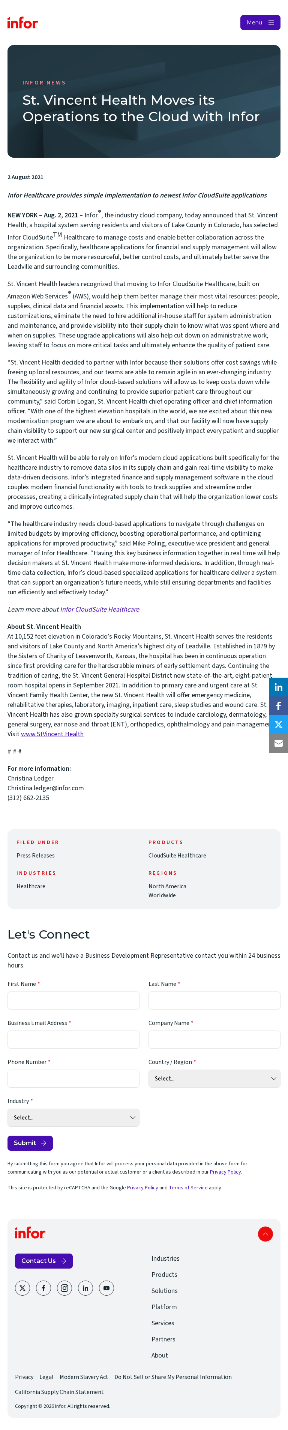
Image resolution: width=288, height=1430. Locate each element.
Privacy (24, 1377)
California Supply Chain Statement (59, 1392)
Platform (164, 1307)
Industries (166, 1258)
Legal (46, 1377)
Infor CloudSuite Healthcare (99, 609)
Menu (254, 22)
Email (278, 743)
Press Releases (35, 855)
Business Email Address (37, 1023)
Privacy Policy (225, 1172)
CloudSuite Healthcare (177, 855)
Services (163, 1323)
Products (164, 1274)
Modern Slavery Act (84, 1377)
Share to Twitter (278, 724)
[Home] (23, 23)
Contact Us (38, 1260)
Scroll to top (265, 1234)
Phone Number (27, 1062)
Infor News (44, 82)
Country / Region (170, 1062)
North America (167, 886)
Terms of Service (188, 1188)
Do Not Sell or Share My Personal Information (173, 1377)
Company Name (168, 1023)
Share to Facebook (278, 705)
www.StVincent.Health (52, 734)
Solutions (165, 1291)
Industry (18, 1101)
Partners (164, 1339)
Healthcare (30, 886)
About (160, 1355)
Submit (25, 1143)
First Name (22, 984)
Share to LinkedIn (278, 687)
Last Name (162, 984)
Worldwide (162, 895)
